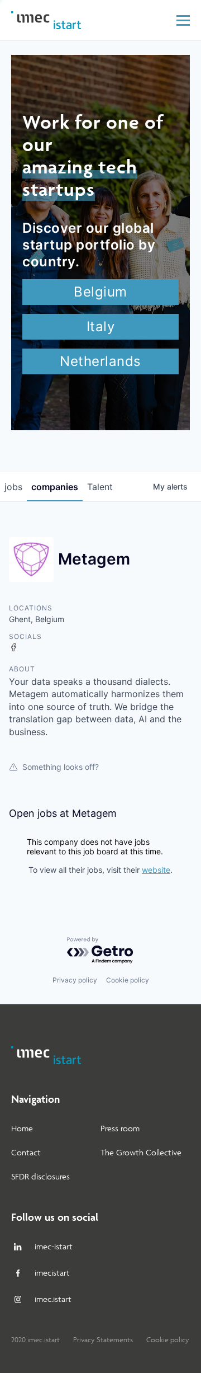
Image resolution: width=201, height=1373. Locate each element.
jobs (13, 486)
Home (22, 1128)
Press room (120, 1128)
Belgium (100, 292)
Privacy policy (74, 980)
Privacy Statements (103, 1339)
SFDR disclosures (40, 1176)
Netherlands (100, 361)
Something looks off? (60, 767)
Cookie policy (127, 980)
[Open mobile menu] (183, 20)
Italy (101, 326)
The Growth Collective (140, 1152)
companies (54, 486)
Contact (26, 1152)
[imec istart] (46, 20)
